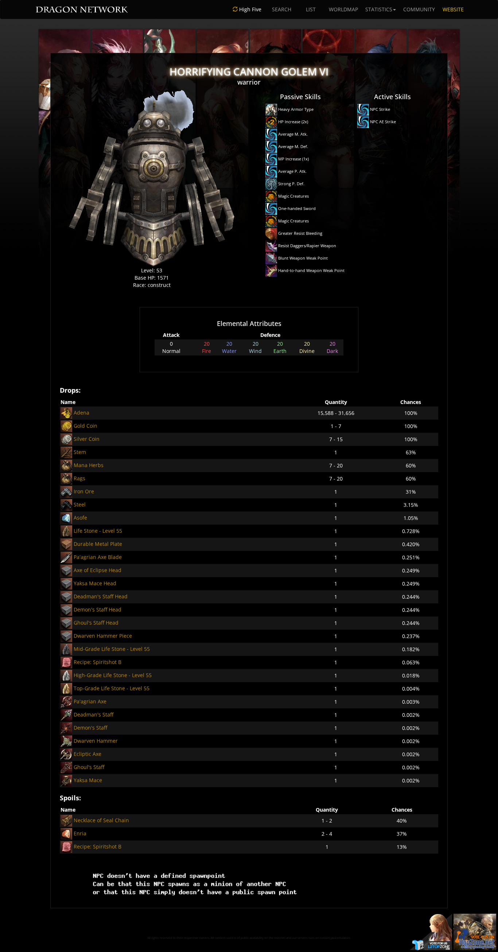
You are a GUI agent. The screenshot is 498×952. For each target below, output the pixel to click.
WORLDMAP (343, 9)
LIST (311, 9)
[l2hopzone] (475, 931)
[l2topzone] (431, 931)
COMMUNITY (419, 9)
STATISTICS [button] (378, 9)
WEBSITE (453, 9)
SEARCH (281, 9)
